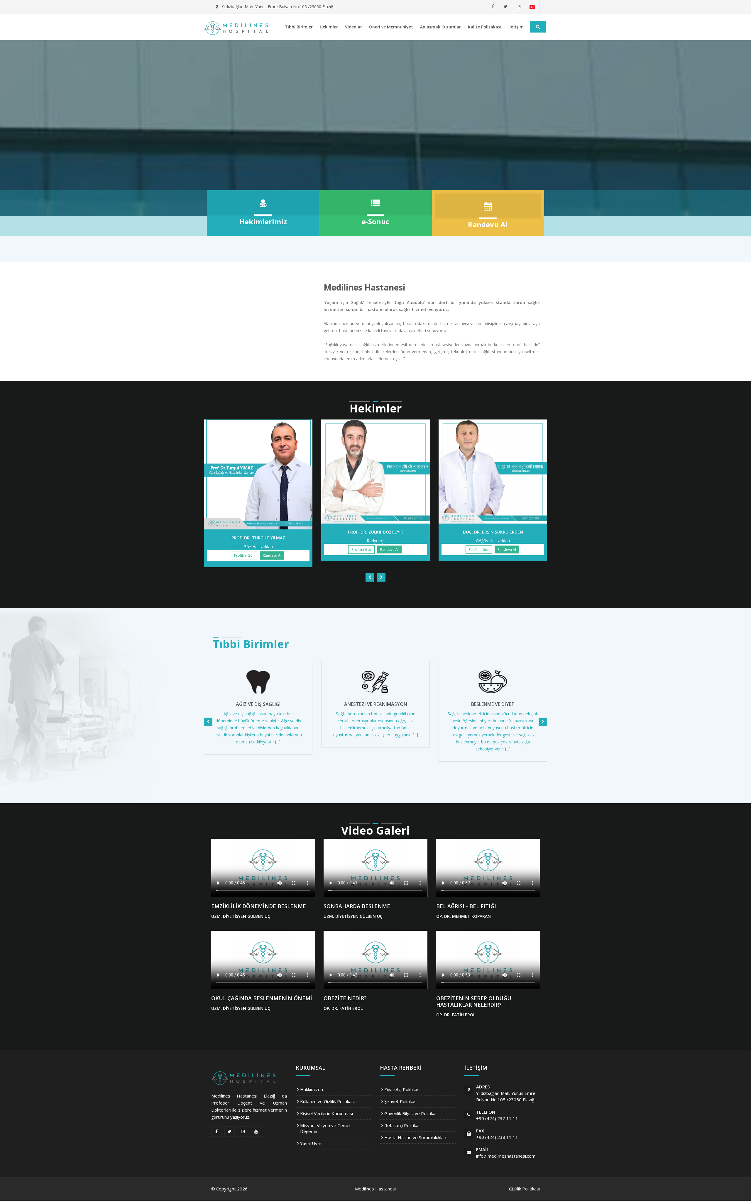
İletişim (516, 27)
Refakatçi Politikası (403, 1125)
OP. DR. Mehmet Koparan (463, 916)
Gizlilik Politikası (524, 1189)
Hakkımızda (311, 1089)
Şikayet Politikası (400, 1101)
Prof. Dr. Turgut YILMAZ (258, 538)
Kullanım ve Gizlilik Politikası (327, 1101)
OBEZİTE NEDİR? (345, 998)
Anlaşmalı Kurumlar (440, 27)
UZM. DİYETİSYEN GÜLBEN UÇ (240, 916)
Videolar (353, 27)
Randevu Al (272, 555)
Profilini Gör (244, 555)
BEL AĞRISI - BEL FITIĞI (466, 906)
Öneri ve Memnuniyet (391, 27)
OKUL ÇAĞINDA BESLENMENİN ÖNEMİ (261, 998)
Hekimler (329, 27)
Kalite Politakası (484, 27)
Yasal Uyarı (311, 1143)
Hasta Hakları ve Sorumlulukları (415, 1137)
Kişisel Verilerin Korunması (326, 1113)
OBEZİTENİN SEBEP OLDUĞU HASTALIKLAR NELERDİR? (473, 1001)
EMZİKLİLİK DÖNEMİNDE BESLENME (258, 906)
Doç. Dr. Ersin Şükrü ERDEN (493, 532)
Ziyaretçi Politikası (402, 1089)
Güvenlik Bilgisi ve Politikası (411, 1113)
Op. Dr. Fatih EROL (343, 1008)
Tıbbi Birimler (299, 27)
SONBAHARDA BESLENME (357, 906)
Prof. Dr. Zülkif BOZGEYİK (375, 532)
